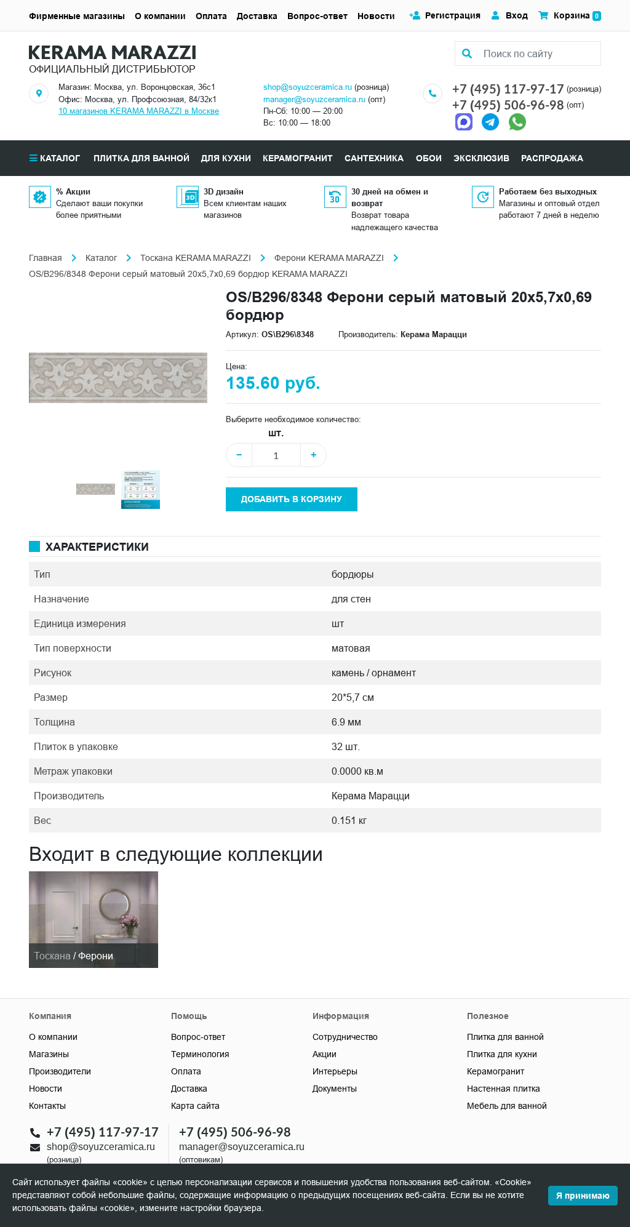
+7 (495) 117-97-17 (508, 88)
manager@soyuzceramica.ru (314, 99)
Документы (335, 1088)
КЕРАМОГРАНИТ (298, 158)
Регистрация (452, 15)
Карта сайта (195, 1106)
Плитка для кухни (502, 1054)
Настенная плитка (503, 1088)
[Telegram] (490, 121)
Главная (45, 258)
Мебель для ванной (507, 1106)
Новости (376, 16)
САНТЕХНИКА (374, 158)
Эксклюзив (481, 158)
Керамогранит (495, 1071)
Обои (429, 158)
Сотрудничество (345, 1037)
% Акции (73, 191)
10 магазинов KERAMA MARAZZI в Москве (138, 111)
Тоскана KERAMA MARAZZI (195, 258)
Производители (60, 1071)
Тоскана (52, 955)
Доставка (257, 16)
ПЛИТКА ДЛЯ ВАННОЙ (141, 158)
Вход (517, 15)
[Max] (467, 121)
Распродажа (552, 158)
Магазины (49, 1054)
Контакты (47, 1106)
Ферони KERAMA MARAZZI (329, 258)
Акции (325, 1054)
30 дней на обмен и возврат (389, 197)
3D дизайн (224, 191)
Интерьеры (335, 1071)
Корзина (576, 15)
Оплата (211, 16)
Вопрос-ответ (317, 16)
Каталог (59, 158)
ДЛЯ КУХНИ (226, 158)
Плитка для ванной (505, 1037)
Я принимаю (583, 1196)
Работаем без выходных (548, 191)
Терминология (200, 1054)
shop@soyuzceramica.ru (307, 87)
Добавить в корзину (291, 499)
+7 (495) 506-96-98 (508, 104)
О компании (160, 16)
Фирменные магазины (77, 16)
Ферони (95, 955)
